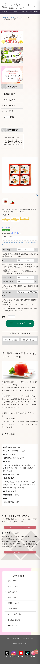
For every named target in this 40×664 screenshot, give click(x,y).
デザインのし (7, 277)
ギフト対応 (25, 12)
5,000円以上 (9, 111)
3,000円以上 (9, 105)
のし (3, 260)
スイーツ (19, 17)
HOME (4, 17)
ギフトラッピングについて (20, 527)
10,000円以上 (10, 117)
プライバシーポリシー (29, 638)
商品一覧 (5, 12)
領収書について (20, 552)
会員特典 (15, 12)
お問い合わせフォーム (17, 544)
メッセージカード (8, 282)
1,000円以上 (9, 100)
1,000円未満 (9, 94)
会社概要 (7, 638)
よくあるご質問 (14, 620)
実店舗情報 (16, 638)
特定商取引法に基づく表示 (20, 643)
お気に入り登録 (12, 340)
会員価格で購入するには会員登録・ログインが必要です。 (19, 243)
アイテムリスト (11, 17)
